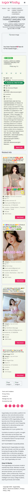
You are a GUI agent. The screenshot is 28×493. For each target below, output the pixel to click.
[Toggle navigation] (24, 2)
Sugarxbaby (16, 487)
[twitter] (14, 406)
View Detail (20, 217)
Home (4, 8)
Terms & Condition (13, 488)
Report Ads (19, 147)
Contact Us (5, 396)
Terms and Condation (8, 391)
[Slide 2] (8, 73)
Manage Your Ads (7, 398)
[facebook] (6, 406)
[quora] (22, 406)
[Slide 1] (3, 73)
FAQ (9, 490)
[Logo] (11, 3)
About (5, 488)
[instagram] (10, 406)
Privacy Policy (6, 394)
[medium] (18, 406)
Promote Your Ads (7, 401)
